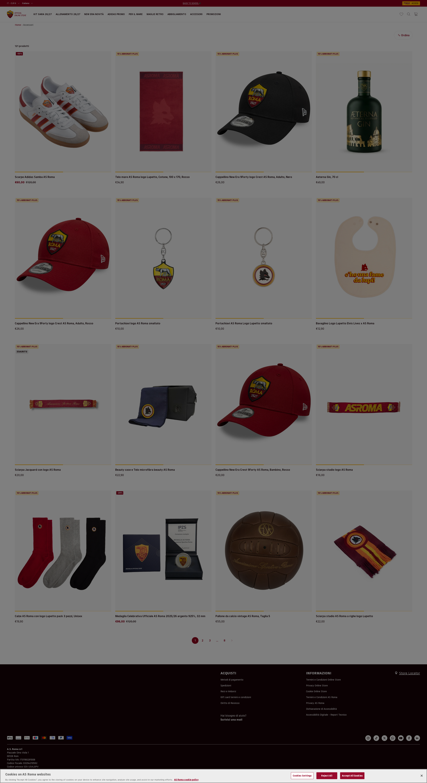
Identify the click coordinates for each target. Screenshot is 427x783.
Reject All (326, 775)
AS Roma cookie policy (186, 779)
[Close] (421, 775)
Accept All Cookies (352, 775)
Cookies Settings (302, 775)
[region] (213, 776)
